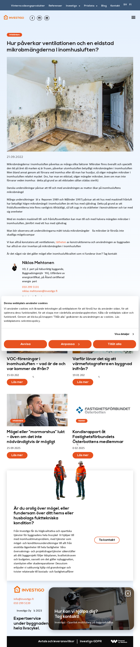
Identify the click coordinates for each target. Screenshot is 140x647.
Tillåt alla (114, 344)
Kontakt (115, 6)
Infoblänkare (14, 35)
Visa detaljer (122, 334)
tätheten (61, 242)
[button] (133, 17)
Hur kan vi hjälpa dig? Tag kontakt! (76, 614)
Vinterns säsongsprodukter (28, 6)
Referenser (55, 6)
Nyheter (81, 421)
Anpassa (68, 344)
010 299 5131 (30, 287)
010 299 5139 (22, 603)
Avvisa (25, 344)
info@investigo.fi (24, 599)
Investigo (71, 6)
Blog (104, 6)
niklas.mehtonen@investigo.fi (39, 291)
